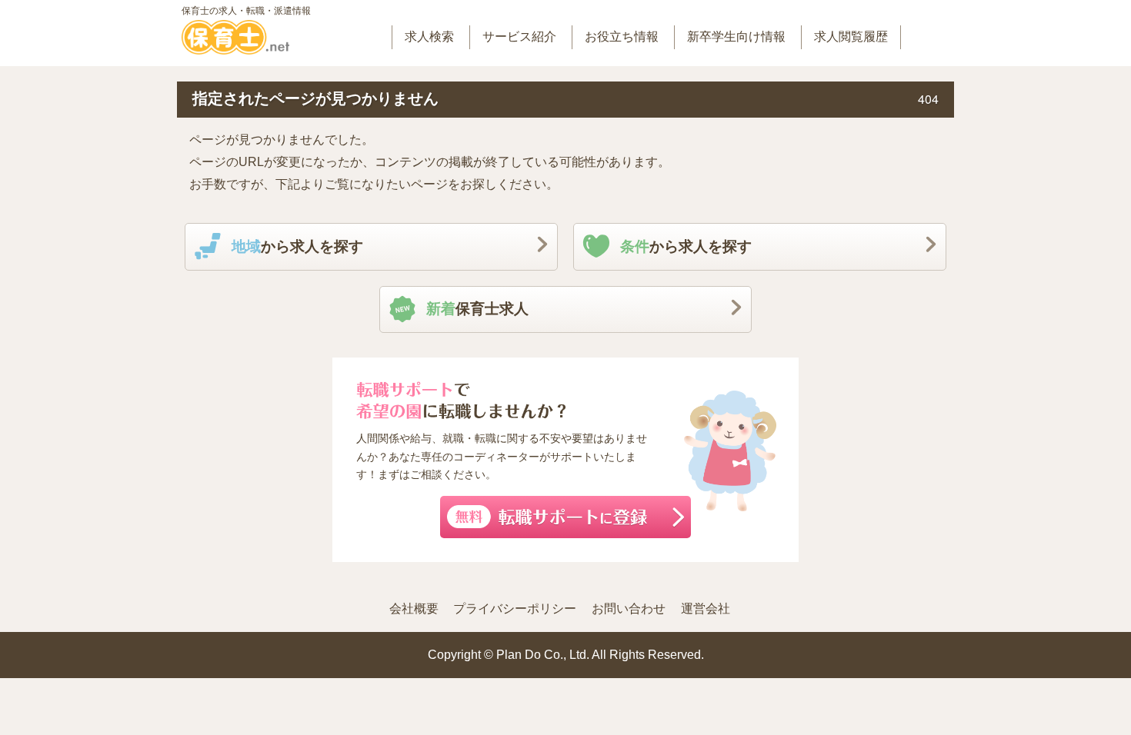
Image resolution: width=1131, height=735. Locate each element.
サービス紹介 (519, 36)
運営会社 (705, 608)
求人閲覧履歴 (851, 36)
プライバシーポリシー (514, 608)
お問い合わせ (629, 608)
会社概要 (414, 608)
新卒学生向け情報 (736, 36)
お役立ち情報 (622, 36)
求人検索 (429, 36)
